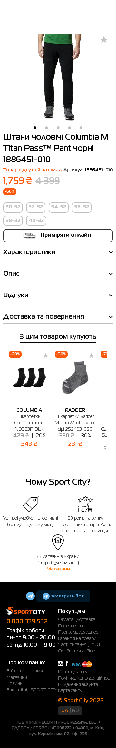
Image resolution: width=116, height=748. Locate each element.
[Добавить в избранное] (104, 40)
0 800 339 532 (27, 621)
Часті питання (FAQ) (79, 645)
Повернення (70, 626)
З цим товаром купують (58, 337)
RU (75, 711)
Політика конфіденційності (85, 678)
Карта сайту (70, 691)
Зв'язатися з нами (24, 671)
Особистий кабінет (77, 651)
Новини (14, 684)
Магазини (58, 569)
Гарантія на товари (77, 639)
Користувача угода (77, 672)
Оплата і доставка (76, 620)
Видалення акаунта (78, 685)
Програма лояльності (79, 632)
